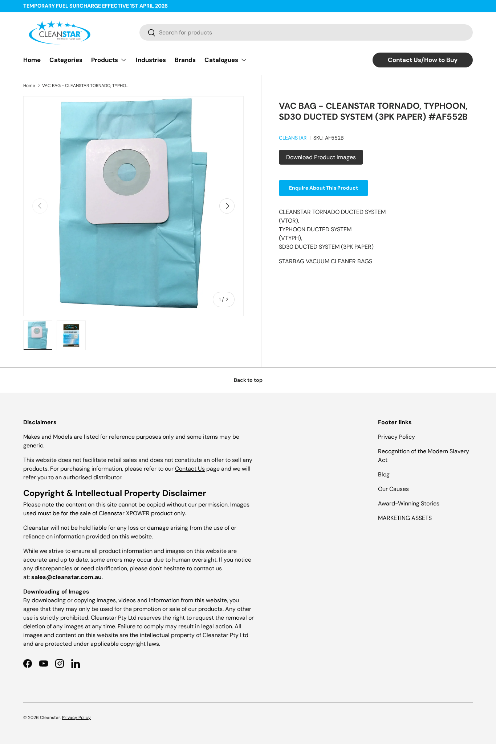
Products (104, 60)
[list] (133, 206)
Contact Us (190, 468)
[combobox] (306, 32)
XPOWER (138, 513)
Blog (384, 474)
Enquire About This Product (323, 188)
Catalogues (221, 60)
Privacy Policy (396, 437)
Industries (151, 60)
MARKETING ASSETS (405, 518)
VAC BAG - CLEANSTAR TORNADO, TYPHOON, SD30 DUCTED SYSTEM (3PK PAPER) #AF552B (85, 85)
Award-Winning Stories (408, 503)
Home (32, 60)
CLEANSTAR (292, 138)
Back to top (248, 380)
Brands (185, 60)
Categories (65, 60)
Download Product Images (321, 157)
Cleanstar (50, 717)
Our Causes (393, 489)
